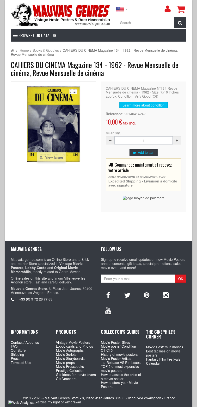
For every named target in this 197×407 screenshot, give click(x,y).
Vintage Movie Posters (73, 342)
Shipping (17, 354)
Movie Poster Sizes (115, 342)
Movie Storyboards (70, 358)
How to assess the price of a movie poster (121, 376)
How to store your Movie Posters (119, 384)
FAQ (14, 346)
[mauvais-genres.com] (61, 14)
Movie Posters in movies (164, 346)
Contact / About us (25, 342)
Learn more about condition (144, 105)
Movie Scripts (66, 354)
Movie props (65, 362)
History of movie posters (119, 354)
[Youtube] (108, 310)
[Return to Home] (12, 50)
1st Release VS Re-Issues (121, 362)
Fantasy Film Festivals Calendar (163, 361)
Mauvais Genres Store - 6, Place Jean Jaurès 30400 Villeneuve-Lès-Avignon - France (110, 397)
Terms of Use (21, 362)
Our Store (18, 350)
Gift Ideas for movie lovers (76, 374)
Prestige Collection (70, 370)
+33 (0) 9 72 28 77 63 (35, 299)
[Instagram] (166, 295)
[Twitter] (127, 295)
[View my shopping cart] (180, 9)
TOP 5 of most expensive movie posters (120, 368)
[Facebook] (108, 295)
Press (15, 358)
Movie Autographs (70, 350)
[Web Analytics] (21, 402)
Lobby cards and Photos (74, 346)
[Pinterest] (146, 295)
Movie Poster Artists (116, 358)
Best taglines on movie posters (163, 353)
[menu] (167, 9)
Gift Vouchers (66, 378)
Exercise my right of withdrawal (57, 402)
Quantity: (113, 133)
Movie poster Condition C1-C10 (118, 348)
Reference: (114, 114)
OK (180, 278)
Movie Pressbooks (70, 366)
